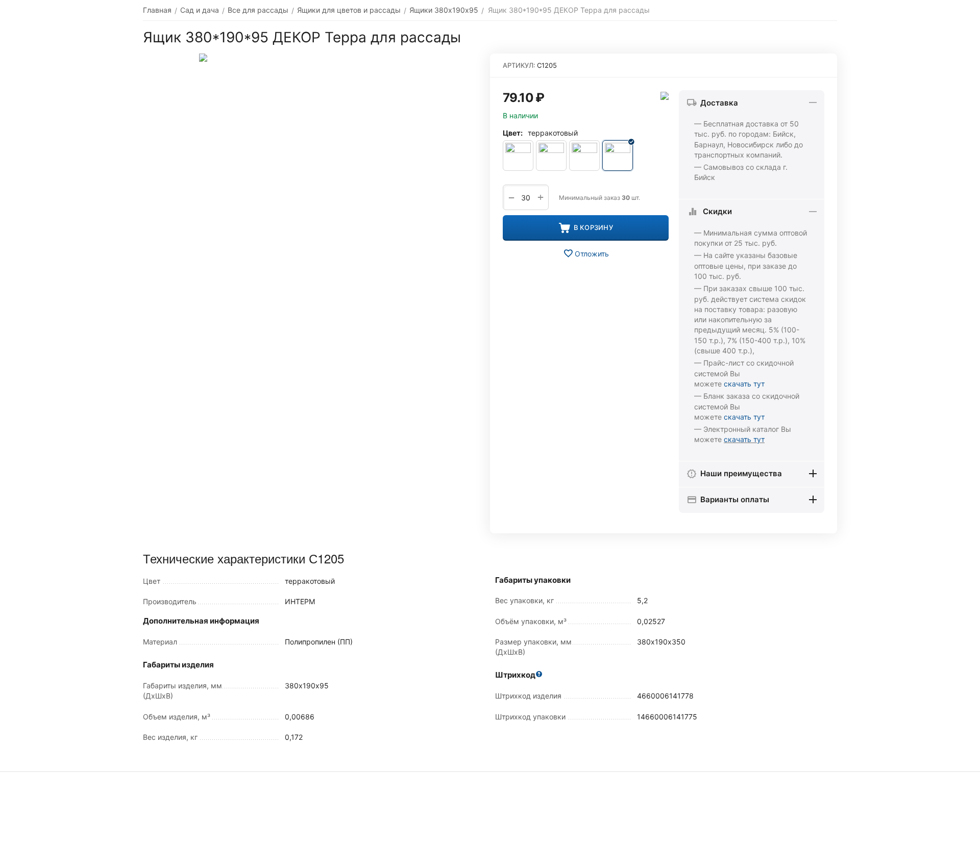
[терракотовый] (617, 155)
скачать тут (744, 383)
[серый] (584, 155)
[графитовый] (551, 155)
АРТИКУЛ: (519, 65)
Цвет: (513, 132)
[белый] (518, 155)
